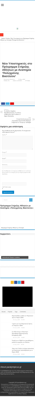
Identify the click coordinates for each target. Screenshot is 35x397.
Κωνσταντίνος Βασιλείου (9, 79)
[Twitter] (19, 282)
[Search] (30, 200)
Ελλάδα (8, 38)
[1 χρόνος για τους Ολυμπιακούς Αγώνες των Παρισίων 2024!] (6, 326)
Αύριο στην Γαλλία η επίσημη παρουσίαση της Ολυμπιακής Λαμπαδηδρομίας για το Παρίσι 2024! (23, 350)
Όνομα (4, 152)
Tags (16, 311)
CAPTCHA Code (6, 187)
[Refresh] (16, 178)
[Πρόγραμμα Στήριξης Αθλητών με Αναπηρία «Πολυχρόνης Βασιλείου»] (17, 218)
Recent (3, 311)
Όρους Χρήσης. (23, 393)
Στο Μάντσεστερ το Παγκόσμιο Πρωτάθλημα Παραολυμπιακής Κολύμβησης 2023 (20, 333)
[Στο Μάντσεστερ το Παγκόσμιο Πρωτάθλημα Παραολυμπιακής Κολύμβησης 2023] (6, 334)
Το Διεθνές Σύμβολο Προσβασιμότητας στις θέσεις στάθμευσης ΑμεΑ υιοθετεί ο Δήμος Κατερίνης (12, 113)
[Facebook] (15, 282)
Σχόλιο (4, 134)
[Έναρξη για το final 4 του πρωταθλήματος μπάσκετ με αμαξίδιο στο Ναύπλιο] (6, 343)
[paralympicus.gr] (17, 13)
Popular (10, 311)
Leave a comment (17, 80)
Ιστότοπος (4, 164)
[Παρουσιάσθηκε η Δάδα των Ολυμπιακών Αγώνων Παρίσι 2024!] (6, 318)
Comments (23, 311)
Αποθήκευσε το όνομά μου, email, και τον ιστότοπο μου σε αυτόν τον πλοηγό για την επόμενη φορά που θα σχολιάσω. (16, 172)
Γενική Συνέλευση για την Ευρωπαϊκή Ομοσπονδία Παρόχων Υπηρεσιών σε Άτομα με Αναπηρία (21, 120)
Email (4, 158)
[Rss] (12, 282)
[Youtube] (22, 282)
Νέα (9, 80)
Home (3, 38)
